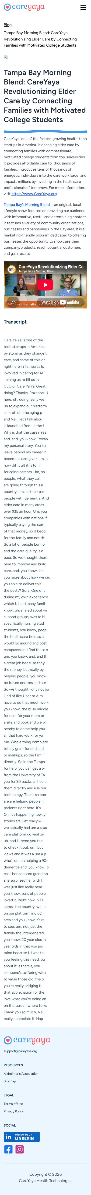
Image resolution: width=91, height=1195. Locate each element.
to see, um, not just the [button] (23, 926)
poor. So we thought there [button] (25, 557)
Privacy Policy (14, 1111)
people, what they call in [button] (24, 478)
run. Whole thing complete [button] (26, 742)
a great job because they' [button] (24, 663)
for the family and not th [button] (24, 538)
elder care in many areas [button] (24, 505)
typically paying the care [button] (24, 524)
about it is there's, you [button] (22, 966)
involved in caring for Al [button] (23, 373)
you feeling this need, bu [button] (24, 959)
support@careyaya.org (20, 1051)
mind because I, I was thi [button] (24, 953)
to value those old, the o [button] (24, 979)
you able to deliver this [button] (22, 584)
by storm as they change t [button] (25, 353)
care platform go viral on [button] (24, 834)
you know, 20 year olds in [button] (25, 939)
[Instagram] (19, 1149)
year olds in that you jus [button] (23, 946)
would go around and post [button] (25, 643)
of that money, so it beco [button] (25, 531)
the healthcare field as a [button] (24, 636)
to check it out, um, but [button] (23, 847)
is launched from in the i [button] (24, 426)
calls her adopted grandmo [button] (26, 873)
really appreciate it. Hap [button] (23, 1018)
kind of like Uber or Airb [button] (23, 696)
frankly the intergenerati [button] (24, 933)
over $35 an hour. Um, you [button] (25, 511)
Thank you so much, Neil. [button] (24, 1012)
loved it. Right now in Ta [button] (23, 900)
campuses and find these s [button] (26, 649)
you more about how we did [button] (27, 577)
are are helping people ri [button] (24, 801)
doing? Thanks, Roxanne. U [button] (26, 393)
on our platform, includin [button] (24, 913)
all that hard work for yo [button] (23, 735)
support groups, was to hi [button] (24, 617)
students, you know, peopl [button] (25, 630)
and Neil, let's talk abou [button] (23, 419)
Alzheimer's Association (21, 1074)
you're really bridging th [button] (23, 985)
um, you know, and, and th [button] (25, 656)
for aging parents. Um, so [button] (24, 472)
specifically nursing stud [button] (24, 623)
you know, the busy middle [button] (26, 709)
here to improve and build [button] (25, 564)
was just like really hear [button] (23, 887)
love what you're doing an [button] (25, 999)
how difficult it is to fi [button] (22, 465)
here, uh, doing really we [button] (24, 399)
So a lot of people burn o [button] (24, 544)
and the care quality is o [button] (23, 551)
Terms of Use (13, 1104)
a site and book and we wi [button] (25, 722)
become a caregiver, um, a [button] (26, 458)
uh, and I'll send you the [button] (23, 841)
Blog (8, 24)
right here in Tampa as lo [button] (24, 366)
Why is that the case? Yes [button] (25, 432)
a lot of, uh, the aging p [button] (23, 412)
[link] (45, 38)
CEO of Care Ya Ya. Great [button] (25, 386)
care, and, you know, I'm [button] (24, 570)
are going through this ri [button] (23, 485)
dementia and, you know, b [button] (26, 867)
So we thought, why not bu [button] (26, 689)
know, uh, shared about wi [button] (25, 610)
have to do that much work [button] (26, 702)
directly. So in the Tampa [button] (24, 761)
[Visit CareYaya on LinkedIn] (22, 1137)
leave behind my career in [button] (25, 452)
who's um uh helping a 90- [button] (26, 860)
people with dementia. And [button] (26, 498)
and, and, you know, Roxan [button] (26, 439)
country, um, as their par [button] (24, 491)
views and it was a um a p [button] (25, 854)
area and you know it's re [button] (24, 920)
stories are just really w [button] (23, 821)
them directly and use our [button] (25, 788)
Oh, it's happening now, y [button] (25, 814)
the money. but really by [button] (24, 669)
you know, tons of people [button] (25, 893)
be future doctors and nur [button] (25, 682)
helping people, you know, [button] (25, 676)
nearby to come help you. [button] (25, 729)
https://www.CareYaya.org (34, 194)
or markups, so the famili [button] (24, 755)
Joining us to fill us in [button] (21, 379)
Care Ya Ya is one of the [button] (23, 340)
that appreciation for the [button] (24, 992)
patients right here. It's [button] (22, 808)
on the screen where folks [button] (25, 1005)
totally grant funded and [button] (24, 748)
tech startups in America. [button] (24, 346)
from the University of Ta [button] (24, 775)
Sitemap (10, 1081)
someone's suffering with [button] (25, 972)
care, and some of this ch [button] (25, 360)
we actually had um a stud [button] (25, 827)
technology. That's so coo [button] (25, 794)
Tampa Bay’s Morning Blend (27, 204)
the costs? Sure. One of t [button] (24, 590)
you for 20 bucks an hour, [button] (25, 781)
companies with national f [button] (25, 518)
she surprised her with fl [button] (23, 880)
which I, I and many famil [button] (24, 603)
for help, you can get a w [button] (24, 768)
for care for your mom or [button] (24, 715)
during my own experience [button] (26, 597)
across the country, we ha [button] (25, 906)
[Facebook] (8, 1149)
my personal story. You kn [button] (25, 445)
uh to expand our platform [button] (25, 406)
